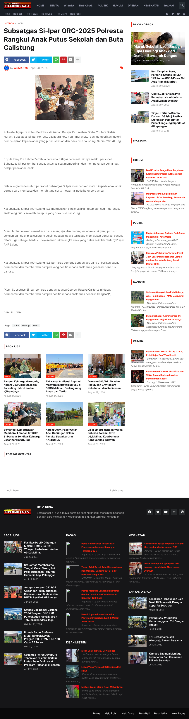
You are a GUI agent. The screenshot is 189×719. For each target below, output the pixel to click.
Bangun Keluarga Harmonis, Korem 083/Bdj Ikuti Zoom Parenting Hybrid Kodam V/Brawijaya (21, 386)
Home (40, 5)
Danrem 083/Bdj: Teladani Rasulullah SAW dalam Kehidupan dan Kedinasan (104, 385)
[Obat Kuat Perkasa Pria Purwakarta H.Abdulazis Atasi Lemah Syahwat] (140, 98)
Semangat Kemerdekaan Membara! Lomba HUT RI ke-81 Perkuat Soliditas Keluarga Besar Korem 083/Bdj (22, 434)
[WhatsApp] (56, 60)
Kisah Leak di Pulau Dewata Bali (98, 650)
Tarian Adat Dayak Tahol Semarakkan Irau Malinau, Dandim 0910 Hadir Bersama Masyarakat (101, 571)
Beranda (9, 23)
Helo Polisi (75, 13)
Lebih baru (12, 490)
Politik (103, 5)
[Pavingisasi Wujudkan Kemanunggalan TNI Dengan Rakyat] (137, 622)
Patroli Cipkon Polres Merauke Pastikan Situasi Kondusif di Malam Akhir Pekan (100, 618)
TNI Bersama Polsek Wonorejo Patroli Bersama (165, 638)
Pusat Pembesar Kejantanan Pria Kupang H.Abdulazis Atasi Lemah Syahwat (162, 567)
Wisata (69, 5)
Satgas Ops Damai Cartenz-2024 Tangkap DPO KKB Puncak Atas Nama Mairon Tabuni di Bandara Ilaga (41, 614)
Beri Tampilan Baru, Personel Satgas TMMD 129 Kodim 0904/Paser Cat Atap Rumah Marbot (168, 76)
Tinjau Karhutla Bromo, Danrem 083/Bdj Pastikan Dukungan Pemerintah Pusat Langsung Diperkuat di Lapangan (168, 119)
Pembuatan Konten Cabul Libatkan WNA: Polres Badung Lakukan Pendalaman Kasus (164, 375)
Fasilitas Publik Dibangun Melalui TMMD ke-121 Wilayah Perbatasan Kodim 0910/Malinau (41, 547)
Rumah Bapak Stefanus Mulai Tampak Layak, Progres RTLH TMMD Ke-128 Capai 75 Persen (42, 637)
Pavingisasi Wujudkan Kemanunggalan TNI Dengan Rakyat (167, 621)
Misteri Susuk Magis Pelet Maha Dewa (102, 687)
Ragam (169, 5)
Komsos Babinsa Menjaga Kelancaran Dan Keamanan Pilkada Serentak (165, 657)
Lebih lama (116, 490)
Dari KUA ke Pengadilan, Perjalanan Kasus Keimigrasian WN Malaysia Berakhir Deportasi (165, 174)
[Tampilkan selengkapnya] (78, 60)
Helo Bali (17, 13)
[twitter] (173, 13)
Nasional (85, 5)
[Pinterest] (63, 60)
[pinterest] (184, 13)
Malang (26, 325)
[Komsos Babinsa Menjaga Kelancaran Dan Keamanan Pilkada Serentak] (137, 658)
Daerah (133, 5)
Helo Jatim (61, 13)
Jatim (20, 23)
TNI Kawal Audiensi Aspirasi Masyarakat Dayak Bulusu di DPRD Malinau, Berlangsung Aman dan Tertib (63, 386)
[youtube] (178, 13)
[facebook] (167, 13)
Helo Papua (32, 13)
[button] (182, 5)
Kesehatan (151, 5)
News (36, 325)
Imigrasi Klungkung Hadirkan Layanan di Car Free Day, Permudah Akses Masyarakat (165, 197)
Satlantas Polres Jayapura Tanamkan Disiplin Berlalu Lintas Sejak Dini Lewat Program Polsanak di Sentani (42, 659)
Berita (54, 5)
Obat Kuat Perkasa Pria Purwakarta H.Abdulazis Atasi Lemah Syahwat (166, 97)
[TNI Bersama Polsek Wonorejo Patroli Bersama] (137, 641)
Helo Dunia (46, 13)
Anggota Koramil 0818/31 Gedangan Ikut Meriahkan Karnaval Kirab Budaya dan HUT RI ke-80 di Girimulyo (41, 592)
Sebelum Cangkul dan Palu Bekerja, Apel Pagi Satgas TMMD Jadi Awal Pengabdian (165, 296)
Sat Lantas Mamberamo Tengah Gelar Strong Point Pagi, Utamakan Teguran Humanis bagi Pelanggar (40, 570)
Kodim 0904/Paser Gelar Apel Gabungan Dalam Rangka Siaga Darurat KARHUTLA (61, 434)
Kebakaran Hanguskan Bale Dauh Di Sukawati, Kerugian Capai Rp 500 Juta (166, 602)
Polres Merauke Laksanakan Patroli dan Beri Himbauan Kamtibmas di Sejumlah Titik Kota (100, 594)
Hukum (118, 5)
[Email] (71, 60)
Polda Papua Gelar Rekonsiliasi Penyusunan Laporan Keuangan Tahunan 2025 (98, 547)
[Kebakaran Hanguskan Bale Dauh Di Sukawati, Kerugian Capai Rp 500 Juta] (137, 603)
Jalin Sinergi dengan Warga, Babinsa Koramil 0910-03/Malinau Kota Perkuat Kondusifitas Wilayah (105, 434)
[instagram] (174, 512)
